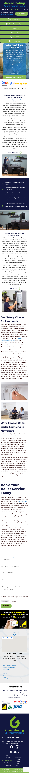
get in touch (23, 501)
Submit (6, 606)
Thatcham (6, 676)
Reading (5, 673)
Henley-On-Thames (9, 667)
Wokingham (7, 678)
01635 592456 (7, 15)
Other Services (7, 762)
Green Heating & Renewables (14, 100)
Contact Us (18, 765)
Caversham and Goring (10, 665)
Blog (18, 763)
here (15, 617)
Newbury (6, 669)
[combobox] (3, 566)
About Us (8, 757)
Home (7, 755)
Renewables (18, 757)
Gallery (18, 761)
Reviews (18, 759)
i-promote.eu (14, 769)
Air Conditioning (18, 755)
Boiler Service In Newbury (8, 760)
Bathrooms (8, 765)
